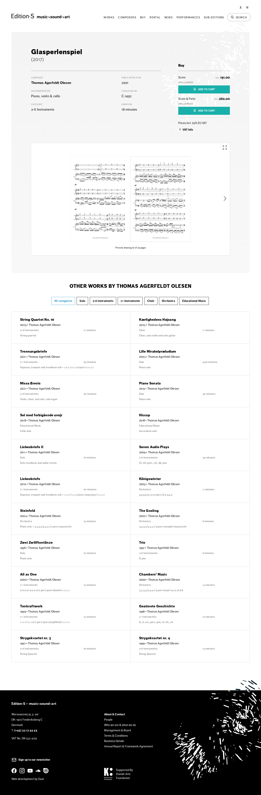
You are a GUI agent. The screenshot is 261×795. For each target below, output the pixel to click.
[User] (240, 7)
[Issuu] (46, 770)
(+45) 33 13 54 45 (25, 730)
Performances (188, 17)
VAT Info (187, 129)
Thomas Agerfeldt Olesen (51, 83)
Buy (143, 17)
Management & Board (117, 730)
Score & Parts (186, 101)
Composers (127, 17)
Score (185, 80)
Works (109, 17)
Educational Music (194, 301)
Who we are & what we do (120, 725)
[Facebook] (14, 770)
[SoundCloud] (38, 770)
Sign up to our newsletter (34, 759)
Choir (151, 301)
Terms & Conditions (116, 735)
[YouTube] (31, 770)
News (169, 17)
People (108, 719)
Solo (82, 301)
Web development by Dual (27, 779)
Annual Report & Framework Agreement (128, 746)
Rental (155, 17)
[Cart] (247, 7)
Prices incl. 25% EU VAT (192, 123)
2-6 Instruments (103, 301)
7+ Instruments (130, 301)
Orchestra (168, 301)
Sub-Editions (214, 17)
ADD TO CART (206, 89)
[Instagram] (22, 770)
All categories (63, 301)
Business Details (114, 741)
